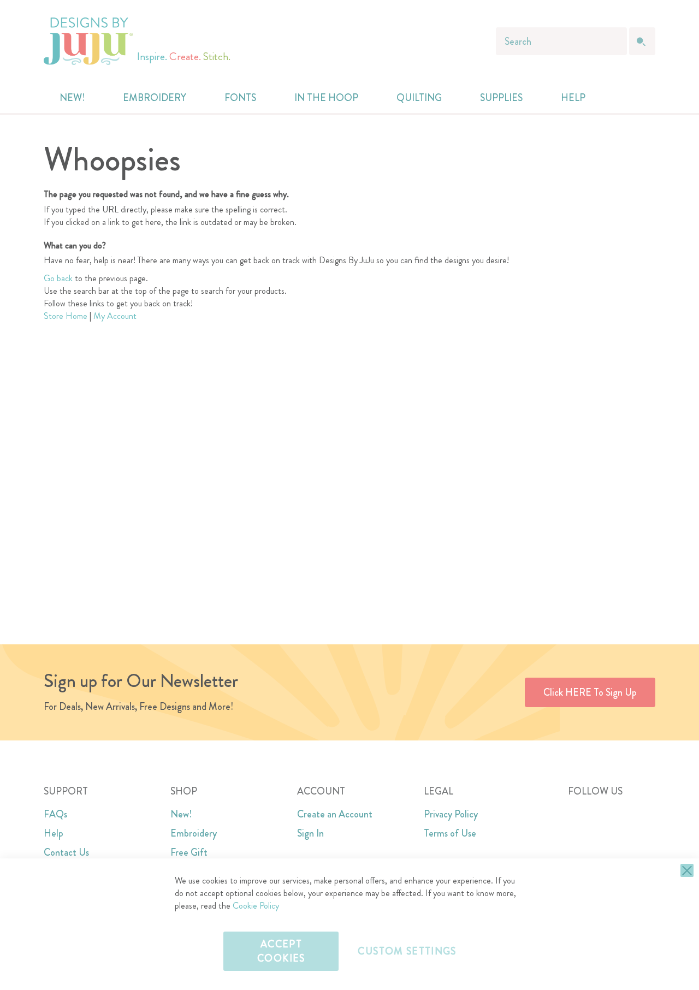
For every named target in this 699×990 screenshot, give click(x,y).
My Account (115, 316)
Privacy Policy (451, 814)
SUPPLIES (501, 98)
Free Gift (189, 852)
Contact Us (66, 852)
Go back (58, 278)
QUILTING (419, 98)
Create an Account (334, 814)
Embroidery (193, 833)
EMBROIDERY (154, 98)
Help (53, 833)
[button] (640, 98)
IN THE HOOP (326, 98)
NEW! (72, 98)
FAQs (55, 814)
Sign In (310, 833)
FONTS (240, 98)
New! (181, 814)
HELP (573, 98)
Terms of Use (450, 833)
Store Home (65, 316)
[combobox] (561, 41)
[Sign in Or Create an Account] (618, 97)
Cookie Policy (256, 905)
